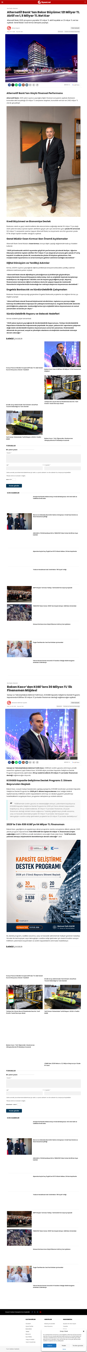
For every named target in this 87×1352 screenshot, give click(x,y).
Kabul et (49, 1345)
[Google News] (76, 85)
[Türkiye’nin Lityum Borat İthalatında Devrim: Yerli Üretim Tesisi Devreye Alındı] (62, 387)
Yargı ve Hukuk (30, 1339)
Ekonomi (60, 31)
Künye (64, 1349)
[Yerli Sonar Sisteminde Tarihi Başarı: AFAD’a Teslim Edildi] (24, 423)
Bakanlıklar (29, 1329)
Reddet (64, 1345)
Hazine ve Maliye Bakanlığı (72, 31)
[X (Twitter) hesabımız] (35, 1312)
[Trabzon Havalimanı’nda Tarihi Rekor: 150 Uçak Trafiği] (19, 584)
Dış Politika (29, 1337)
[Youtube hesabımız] (40, 1312)
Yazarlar (65, 1326)
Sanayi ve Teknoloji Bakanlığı (71, 706)
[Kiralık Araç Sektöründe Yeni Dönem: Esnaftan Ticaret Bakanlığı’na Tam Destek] (24, 389)
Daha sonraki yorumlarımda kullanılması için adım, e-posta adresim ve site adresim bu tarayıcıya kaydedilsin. (39, 472)
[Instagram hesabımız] (37, 1312)
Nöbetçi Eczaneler (49, 1324)
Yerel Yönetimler (31, 1342)
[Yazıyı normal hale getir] (37, 84)
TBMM (27, 1331)
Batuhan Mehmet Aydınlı (19, 703)
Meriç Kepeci (16, 28)
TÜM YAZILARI (75, 28)
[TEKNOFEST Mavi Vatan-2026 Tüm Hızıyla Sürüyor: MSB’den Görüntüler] (19, 620)
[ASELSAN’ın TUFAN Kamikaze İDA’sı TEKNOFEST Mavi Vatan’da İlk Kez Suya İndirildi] (19, 547)
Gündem (28, 1324)
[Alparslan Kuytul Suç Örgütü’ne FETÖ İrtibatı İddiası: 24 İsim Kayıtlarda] (19, 566)
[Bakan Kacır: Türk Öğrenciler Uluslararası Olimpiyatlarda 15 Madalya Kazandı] (62, 423)
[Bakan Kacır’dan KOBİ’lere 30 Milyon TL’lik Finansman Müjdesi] (62, 354)
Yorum (9, 453)
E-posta (47, 465)
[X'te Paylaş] (12, 84)
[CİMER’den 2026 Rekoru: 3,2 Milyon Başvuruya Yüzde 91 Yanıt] (62, 1039)
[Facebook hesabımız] (32, 1312)
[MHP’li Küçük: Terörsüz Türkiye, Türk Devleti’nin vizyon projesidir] (19, 602)
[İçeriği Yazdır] (26, 84)
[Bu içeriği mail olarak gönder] (23, 84)
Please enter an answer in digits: (16, 476)
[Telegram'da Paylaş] (19, 84)
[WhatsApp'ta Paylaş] (16, 84)
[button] (83, 1331)
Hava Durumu (48, 1326)
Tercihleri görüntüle (78, 1345)
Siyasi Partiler (29, 1326)
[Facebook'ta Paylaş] (9, 84)
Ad (8, 465)
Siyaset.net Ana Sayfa (69, 1324)
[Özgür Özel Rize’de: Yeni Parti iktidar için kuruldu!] (19, 657)
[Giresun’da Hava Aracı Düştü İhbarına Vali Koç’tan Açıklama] (19, 638)
